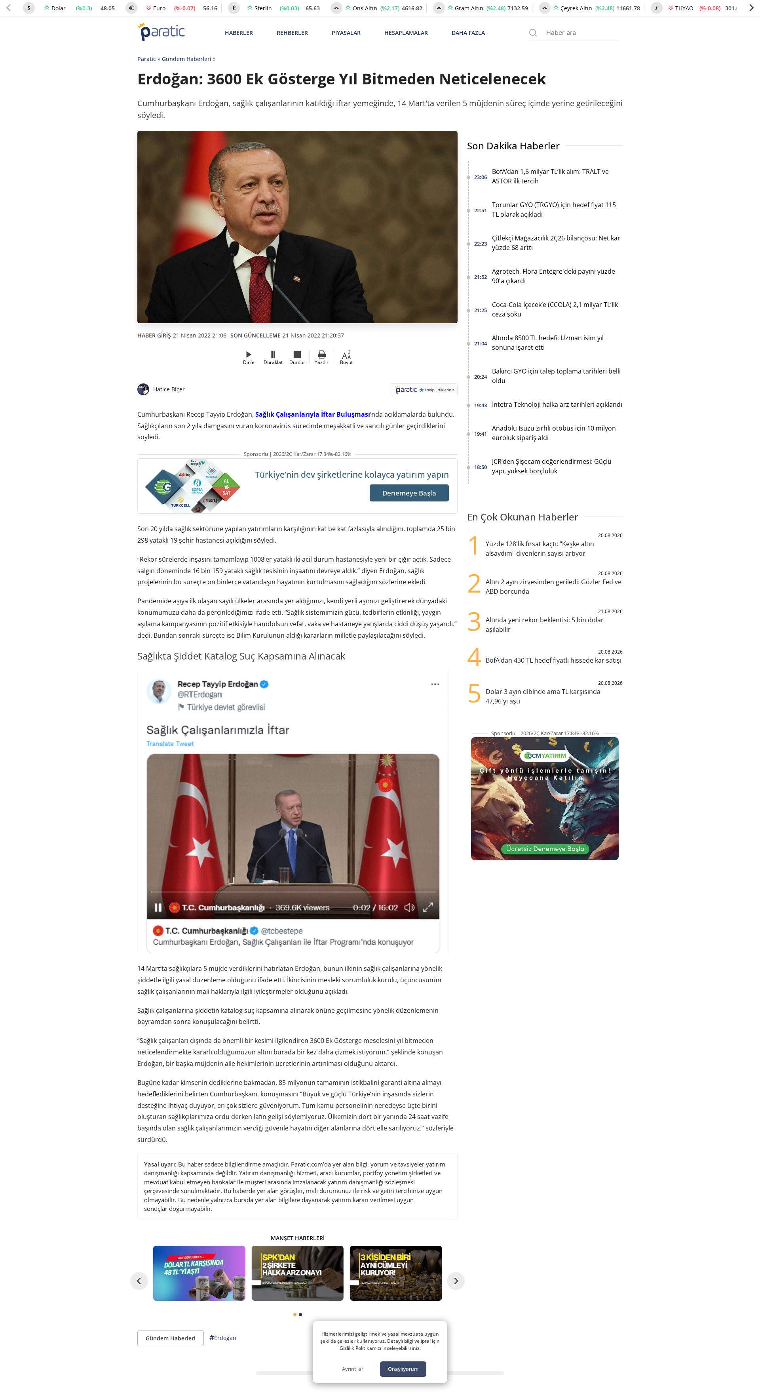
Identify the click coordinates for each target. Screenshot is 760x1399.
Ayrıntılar (352, 1368)
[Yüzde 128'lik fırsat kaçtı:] (396, 1273)
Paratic (146, 59)
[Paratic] (161, 33)
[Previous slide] (8, 8)
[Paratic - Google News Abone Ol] (424, 392)
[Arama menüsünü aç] (533, 32)
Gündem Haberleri (186, 59)
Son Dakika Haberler (513, 145)
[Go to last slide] (139, 1281)
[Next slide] (751, 8)
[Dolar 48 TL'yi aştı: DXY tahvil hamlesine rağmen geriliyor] (199, 1273)
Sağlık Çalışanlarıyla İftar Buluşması (312, 414)
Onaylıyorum (403, 1369)
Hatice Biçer (169, 389)
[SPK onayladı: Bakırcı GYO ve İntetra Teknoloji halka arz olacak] (297, 1273)
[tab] (294, 1314)
